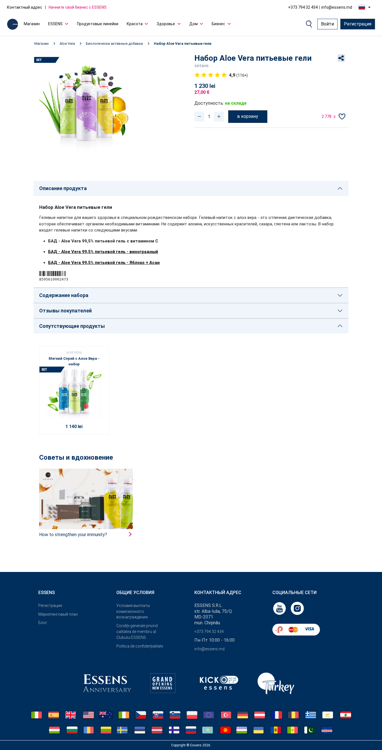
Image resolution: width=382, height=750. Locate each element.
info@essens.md (336, 7)
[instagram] (297, 608)
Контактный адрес (24, 7)
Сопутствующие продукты (72, 326)
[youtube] (279, 608)
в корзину (247, 116)
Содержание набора (63, 295)
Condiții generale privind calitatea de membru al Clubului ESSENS (137, 631)
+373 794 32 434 (303, 7)
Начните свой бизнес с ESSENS (78, 7)
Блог (42, 622)
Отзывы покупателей (65, 311)
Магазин (32, 24)
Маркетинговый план (58, 614)
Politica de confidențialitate (139, 646)
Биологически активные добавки (114, 43)
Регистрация (357, 24)
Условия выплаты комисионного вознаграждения (133, 611)
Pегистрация (50, 605)
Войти (327, 24)
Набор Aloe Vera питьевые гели (182, 43)
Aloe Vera (67, 43)
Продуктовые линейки (97, 24)
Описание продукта (63, 188)
